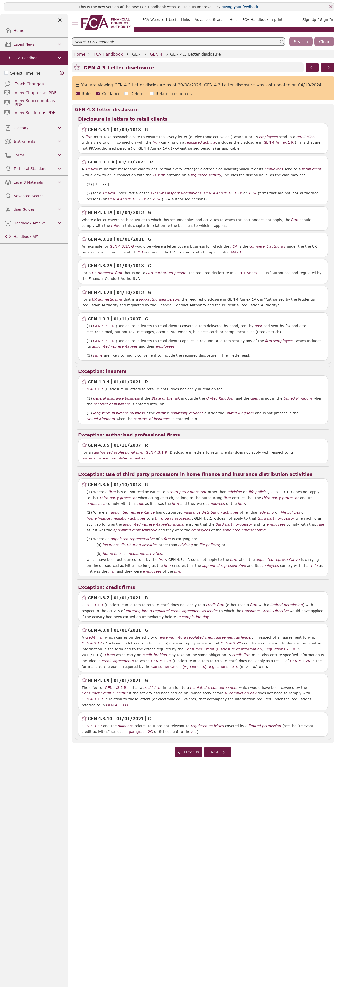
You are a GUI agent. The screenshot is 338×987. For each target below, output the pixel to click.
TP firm (91, 169)
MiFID (236, 252)
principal (176, 524)
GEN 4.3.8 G (117, 705)
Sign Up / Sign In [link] (317, 19)
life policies (258, 492)
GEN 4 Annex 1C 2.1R (127, 199)
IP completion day (193, 617)
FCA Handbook (108, 54)
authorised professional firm (118, 452)
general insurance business (116, 398)
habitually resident (187, 413)
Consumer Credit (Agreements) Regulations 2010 (194, 666)
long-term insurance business (119, 413)
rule (140, 503)
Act (194, 731)
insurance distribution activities (211, 512)
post (258, 326)
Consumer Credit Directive (265, 611)
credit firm (215, 605)
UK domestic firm (107, 273)
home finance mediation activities (116, 518)
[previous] (312, 67)
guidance (125, 726)
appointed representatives (115, 346)
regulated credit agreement (214, 687)
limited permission (286, 605)
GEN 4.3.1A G (122, 246)
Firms (98, 355)
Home (80, 54)
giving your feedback (240, 7)
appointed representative (133, 512)
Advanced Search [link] (210, 19)
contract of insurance (112, 404)
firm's (270, 341)
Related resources (174, 93)
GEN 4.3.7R (231, 643)
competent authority (267, 246)
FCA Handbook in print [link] (262, 19)
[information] (62, 73)
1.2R (252, 193)
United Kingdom (220, 398)
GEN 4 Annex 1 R (279, 142)
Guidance (111, 93)
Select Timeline (25, 73)
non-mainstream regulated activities (113, 458)
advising (235, 492)
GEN (136, 54)
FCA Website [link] (153, 19)
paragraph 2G (141, 731)
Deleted (138, 93)
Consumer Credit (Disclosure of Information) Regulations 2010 (240, 649)
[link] (106, 22)
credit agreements (118, 661)
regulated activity (200, 142)
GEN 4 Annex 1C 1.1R (223, 193)
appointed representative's (146, 524)
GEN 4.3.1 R (104, 326)
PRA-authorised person (166, 273)
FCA (233, 246)
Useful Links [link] (179, 19)
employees (268, 136)
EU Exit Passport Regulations (176, 193)
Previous (191, 752)
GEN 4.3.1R (92, 643)
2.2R (156, 199)
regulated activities (207, 726)
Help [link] (234, 19)
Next (215, 752)
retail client (306, 136)
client (255, 398)
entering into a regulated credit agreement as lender (172, 611)
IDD (139, 252)
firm (89, 136)
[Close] (331, 7)
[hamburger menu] (75, 23)
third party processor (188, 492)
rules (115, 225)
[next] (327, 67)
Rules (87, 93)
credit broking (155, 655)
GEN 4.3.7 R (115, 687)
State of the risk (165, 398)
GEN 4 (156, 54)
